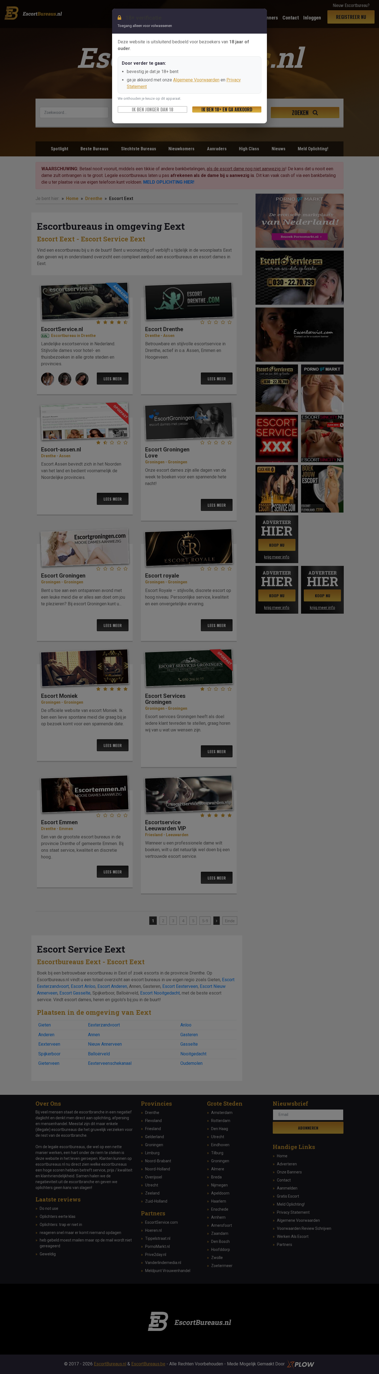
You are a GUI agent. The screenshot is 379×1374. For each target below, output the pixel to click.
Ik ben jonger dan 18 (152, 109)
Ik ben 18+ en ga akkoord (226, 109)
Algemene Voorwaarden (196, 80)
